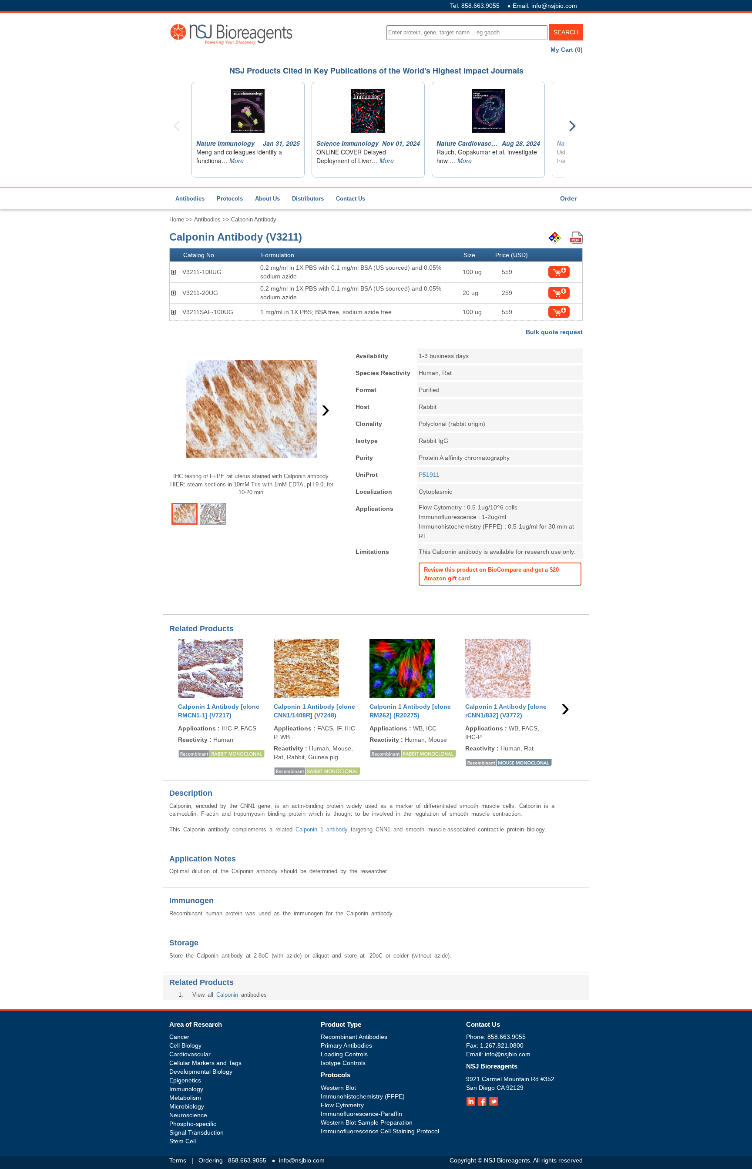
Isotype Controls (343, 1062)
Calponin (227, 994)
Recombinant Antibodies (354, 1036)
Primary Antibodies (346, 1045)
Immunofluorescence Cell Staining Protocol (380, 1131)
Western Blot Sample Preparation (367, 1122)
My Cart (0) (567, 49)
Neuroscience (188, 1115)
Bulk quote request (554, 331)
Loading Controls (344, 1054)
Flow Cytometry (342, 1105)
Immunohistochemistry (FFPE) (363, 1096)
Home (176, 219)
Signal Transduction (196, 1132)
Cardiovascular (190, 1054)
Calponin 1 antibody (321, 829)
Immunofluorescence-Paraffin (361, 1113)
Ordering (210, 1160)
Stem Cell (182, 1141)
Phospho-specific (192, 1123)
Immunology (186, 1088)
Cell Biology (185, 1045)
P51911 (429, 474)
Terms (177, 1160)
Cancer (179, 1036)
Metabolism (185, 1097)
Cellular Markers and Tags (205, 1062)
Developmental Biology (200, 1071)
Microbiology (186, 1106)
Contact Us (350, 198)
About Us (267, 198)
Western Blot (338, 1087)
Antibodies (190, 198)
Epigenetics (185, 1080)
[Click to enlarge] (251, 409)
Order (568, 198)
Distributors (308, 198)
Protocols (230, 198)
